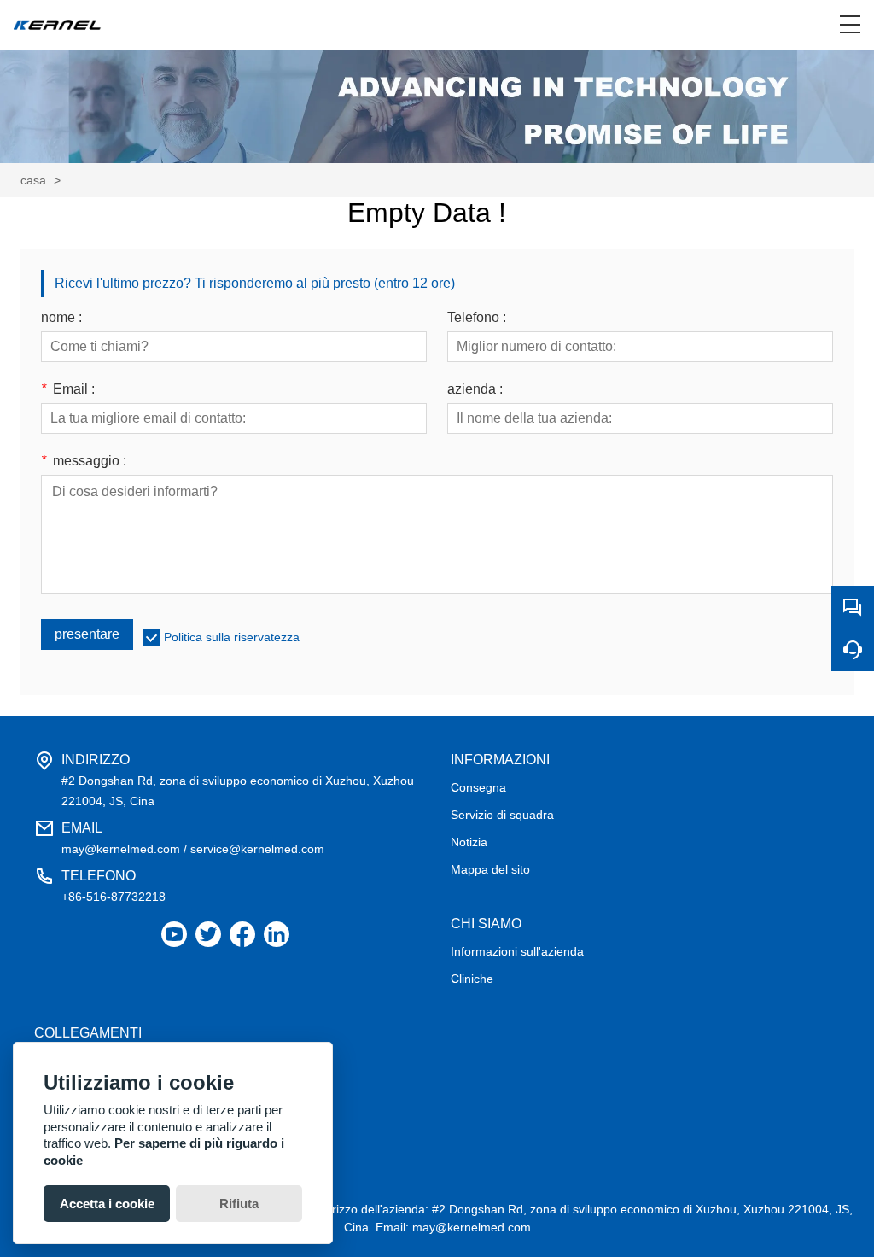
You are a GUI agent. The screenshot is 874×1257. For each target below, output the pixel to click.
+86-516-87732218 (113, 896)
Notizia (469, 842)
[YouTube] (174, 935)
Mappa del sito (490, 869)
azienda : (475, 389)
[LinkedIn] (276, 935)
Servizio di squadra (502, 814)
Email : (68, 389)
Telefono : (476, 317)
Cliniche (472, 978)
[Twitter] (208, 935)
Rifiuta (239, 1203)
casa (33, 180)
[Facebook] (242, 935)
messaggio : (83, 461)
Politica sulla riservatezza (232, 637)
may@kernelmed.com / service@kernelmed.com (192, 849)
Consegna (478, 787)
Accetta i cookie (107, 1203)
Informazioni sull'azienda (517, 951)
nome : (61, 317)
